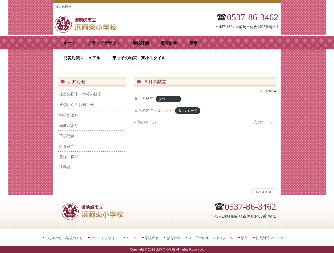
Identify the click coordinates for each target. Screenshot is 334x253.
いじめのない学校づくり (64, 238)
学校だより (68, 115)
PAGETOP (264, 192)
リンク (132, 238)
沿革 (244, 238)
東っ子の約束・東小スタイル (211, 238)
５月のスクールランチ (153, 110)
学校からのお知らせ (76, 104)
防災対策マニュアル (271, 238)
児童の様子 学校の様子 (80, 94)
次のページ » (265, 122)
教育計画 (173, 238)
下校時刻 (67, 136)
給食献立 (67, 146)
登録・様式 (68, 157)
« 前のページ (145, 122)
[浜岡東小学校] (89, 31)
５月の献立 (143, 98)
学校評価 (152, 238)
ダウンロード (168, 99)
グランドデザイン (104, 238)
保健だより (68, 125)
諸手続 (65, 167)
